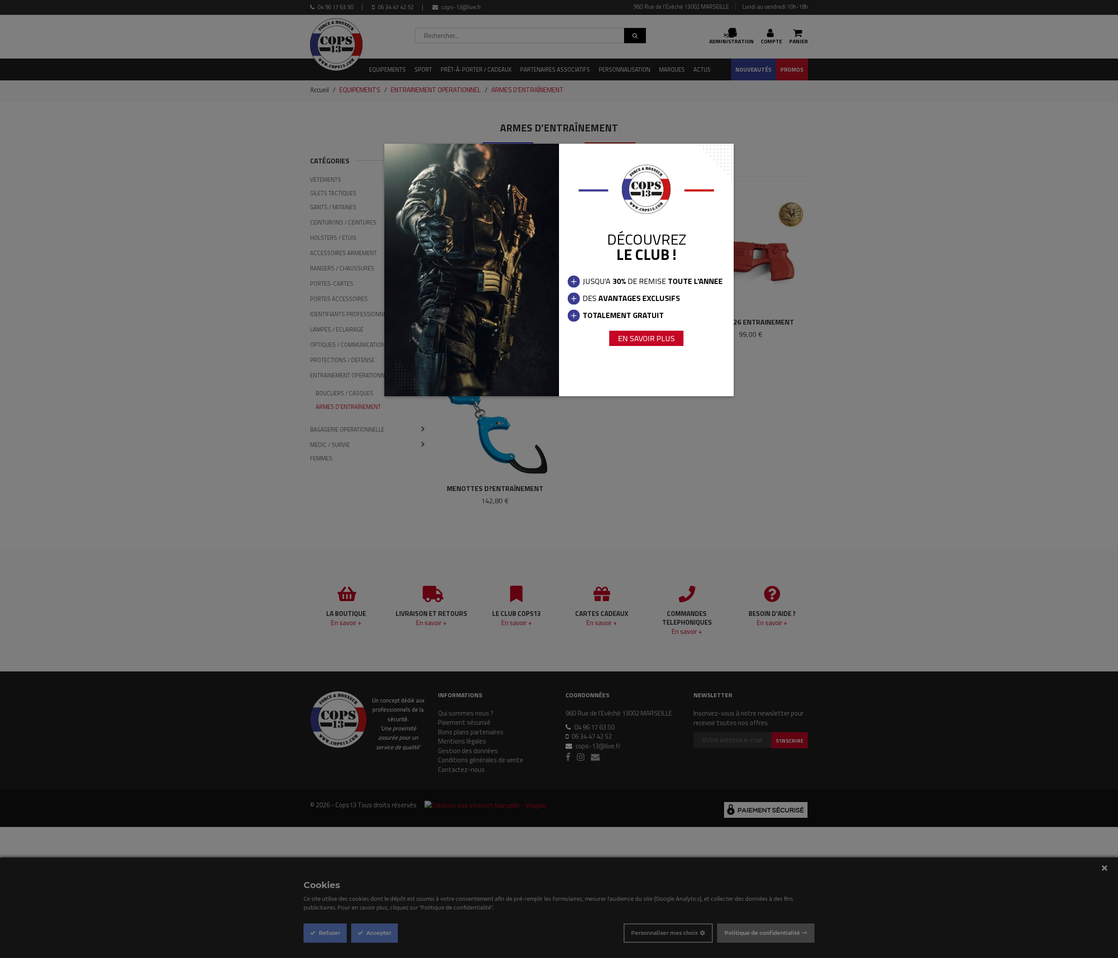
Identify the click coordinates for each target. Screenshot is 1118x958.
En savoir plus (646, 338)
